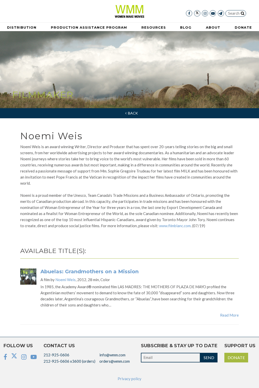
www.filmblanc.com (175, 225)
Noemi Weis (65, 279)
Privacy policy (129, 378)
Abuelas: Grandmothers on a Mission (89, 271)
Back (132, 113)
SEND (209, 357)
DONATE (236, 357)
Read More (229, 315)
